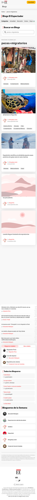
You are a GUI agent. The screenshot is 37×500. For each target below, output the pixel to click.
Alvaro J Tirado (6, 319)
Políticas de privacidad (14, 489)
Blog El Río (11, 202)
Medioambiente (25, 84)
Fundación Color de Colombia (16, 364)
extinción (29, 128)
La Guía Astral (7, 403)
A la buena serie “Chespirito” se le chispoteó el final (15, 324)
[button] (34, 21)
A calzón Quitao (9, 400)
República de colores (13, 362)
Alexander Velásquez (8, 326)
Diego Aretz (11, 433)
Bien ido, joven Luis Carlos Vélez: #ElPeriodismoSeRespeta (10, 339)
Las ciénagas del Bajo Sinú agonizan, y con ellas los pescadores (18, 197)
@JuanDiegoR (8, 394)
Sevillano (10, 426)
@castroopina (8, 377)
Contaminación (14, 84)
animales (6, 84)
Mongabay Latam (13, 77)
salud (22, 168)
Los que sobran (8, 380)
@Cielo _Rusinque (9, 382)
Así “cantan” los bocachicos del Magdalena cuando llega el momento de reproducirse (16, 233)
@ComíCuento (9, 388)
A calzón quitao (8, 398)
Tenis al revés (7, 392)
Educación (20, 21)
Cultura (26, 21)
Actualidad (13, 21)
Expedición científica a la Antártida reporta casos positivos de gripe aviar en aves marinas (18, 156)
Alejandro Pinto (7, 311)
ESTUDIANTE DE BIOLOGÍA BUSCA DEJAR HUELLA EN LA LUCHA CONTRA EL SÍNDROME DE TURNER (15, 316)
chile (22, 126)
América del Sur (8, 126)
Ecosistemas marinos (19, 128)
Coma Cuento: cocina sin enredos (12, 386)
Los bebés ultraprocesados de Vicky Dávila (13, 331)
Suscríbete (31, 2)
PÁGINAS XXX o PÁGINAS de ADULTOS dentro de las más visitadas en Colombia (15, 308)
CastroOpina (7, 375)
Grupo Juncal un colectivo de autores (17, 420)
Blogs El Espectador (12, 16)
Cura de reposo (11, 356)
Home (3, 12)
